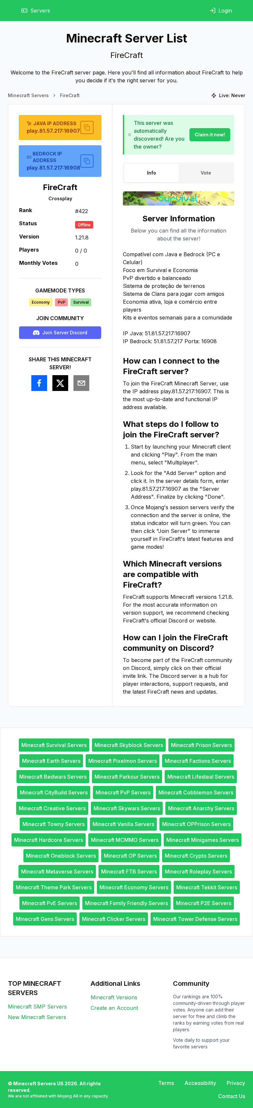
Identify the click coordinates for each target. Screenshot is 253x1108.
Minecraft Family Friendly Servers (126, 903)
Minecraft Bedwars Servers (53, 776)
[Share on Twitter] (60, 383)
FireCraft (70, 95)
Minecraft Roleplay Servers (198, 871)
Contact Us (231, 1096)
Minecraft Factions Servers (198, 761)
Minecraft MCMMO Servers (124, 840)
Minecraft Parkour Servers (127, 776)
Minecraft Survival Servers (54, 745)
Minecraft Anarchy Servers (201, 808)
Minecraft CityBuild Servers (54, 792)
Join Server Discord (64, 332)
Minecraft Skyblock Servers (129, 745)
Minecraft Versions (114, 997)
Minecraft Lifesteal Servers (200, 776)
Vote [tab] (206, 173)
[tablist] (178, 172)
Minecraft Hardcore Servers (48, 840)
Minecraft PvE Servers (49, 903)
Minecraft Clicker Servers (113, 919)
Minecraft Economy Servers (133, 887)
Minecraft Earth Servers (51, 761)
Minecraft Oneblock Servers (61, 855)
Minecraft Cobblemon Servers (195, 792)
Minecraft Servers (28, 95)
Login (225, 10)
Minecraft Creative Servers (52, 808)
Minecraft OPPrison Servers (196, 824)
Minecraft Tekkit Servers (206, 887)
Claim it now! (210, 134)
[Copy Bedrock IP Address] (87, 161)
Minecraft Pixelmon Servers (122, 761)
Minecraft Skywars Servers (127, 808)
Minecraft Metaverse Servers (57, 871)
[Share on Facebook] (39, 383)
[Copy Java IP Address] (87, 127)
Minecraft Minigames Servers (202, 840)
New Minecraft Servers (37, 1017)
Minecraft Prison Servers (201, 745)
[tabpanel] (178, 454)
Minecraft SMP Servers (37, 1006)
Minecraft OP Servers (130, 855)
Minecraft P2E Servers (203, 903)
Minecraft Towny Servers (53, 824)
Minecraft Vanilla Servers (123, 824)
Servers (40, 10)
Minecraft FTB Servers (129, 871)
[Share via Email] (81, 383)
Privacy (236, 1083)
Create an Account (114, 1008)
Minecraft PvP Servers (123, 792)
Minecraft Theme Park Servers (54, 887)
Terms (166, 1083)
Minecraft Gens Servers (45, 919)
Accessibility (200, 1083)
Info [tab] (151, 173)
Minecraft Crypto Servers (196, 855)
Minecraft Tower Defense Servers (195, 919)
